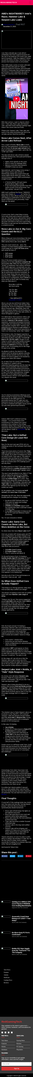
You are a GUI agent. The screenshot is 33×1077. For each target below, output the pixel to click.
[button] (30, 2)
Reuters (4, 794)
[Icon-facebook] (2, 1032)
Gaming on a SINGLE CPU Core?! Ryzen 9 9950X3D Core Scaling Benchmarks (21, 904)
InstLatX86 (21, 429)
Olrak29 (18, 194)
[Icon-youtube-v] (12, 1032)
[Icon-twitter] (5, 1032)
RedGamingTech (8, 2)
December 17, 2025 (15, 300)
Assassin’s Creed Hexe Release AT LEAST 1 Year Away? (21, 918)
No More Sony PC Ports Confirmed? (21, 933)
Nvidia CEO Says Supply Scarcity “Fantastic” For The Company (21, 950)
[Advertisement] (16, 882)
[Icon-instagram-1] (8, 1032)
